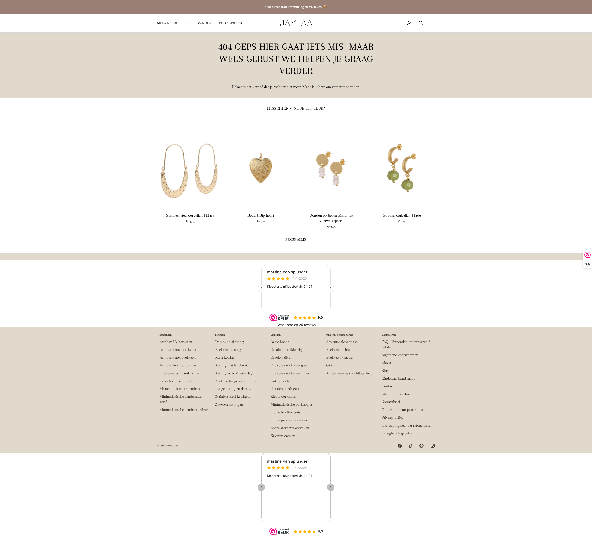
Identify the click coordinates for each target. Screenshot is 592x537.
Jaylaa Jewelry (166, 445)
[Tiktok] (411, 446)
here (321, 87)
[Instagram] (433, 446)
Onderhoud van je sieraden (402, 409)
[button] (187, 23)
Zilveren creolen (283, 435)
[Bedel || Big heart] (261, 168)
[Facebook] (400, 446)
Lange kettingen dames (233, 388)
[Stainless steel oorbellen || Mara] (190, 168)
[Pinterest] (421, 446)
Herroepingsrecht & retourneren (406, 425)
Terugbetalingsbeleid (397, 433)
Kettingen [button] (220, 334)
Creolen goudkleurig (286, 349)
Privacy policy (393, 417)
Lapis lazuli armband (176, 381)
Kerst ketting (225, 357)
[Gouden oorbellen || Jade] (402, 168)
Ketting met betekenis (231, 365)
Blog (385, 370)
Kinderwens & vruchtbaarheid (349, 373)
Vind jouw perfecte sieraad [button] (339, 334)
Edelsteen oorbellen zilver (290, 373)
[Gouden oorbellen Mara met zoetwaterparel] (331, 168)
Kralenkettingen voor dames (236, 381)
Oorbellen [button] (276, 334)
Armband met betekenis (178, 349)
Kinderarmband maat (398, 378)
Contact (388, 386)
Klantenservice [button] (389, 334)
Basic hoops (280, 341)
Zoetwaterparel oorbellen (290, 428)
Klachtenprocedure (396, 394)
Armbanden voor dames (178, 365)
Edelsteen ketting (228, 349)
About (386, 362)
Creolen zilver (281, 357)
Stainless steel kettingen (233, 396)
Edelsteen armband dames (180, 373)
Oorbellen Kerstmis (285, 412)
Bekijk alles (295, 239)
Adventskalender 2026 (343, 341)
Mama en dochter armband (181, 388)
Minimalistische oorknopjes (292, 404)
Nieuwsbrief (391, 402)
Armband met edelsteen (178, 357)
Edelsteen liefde (338, 349)
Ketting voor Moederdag (234, 373)
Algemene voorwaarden (400, 355)
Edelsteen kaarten (339, 357)
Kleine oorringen (283, 396)
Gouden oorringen (285, 388)
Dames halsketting (229, 341)
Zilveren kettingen (229, 404)
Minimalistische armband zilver (184, 409)
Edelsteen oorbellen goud (290, 365)
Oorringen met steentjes (289, 420)
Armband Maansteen (176, 341)
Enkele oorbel (281, 381)
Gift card (333, 365)
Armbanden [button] (166, 334)
